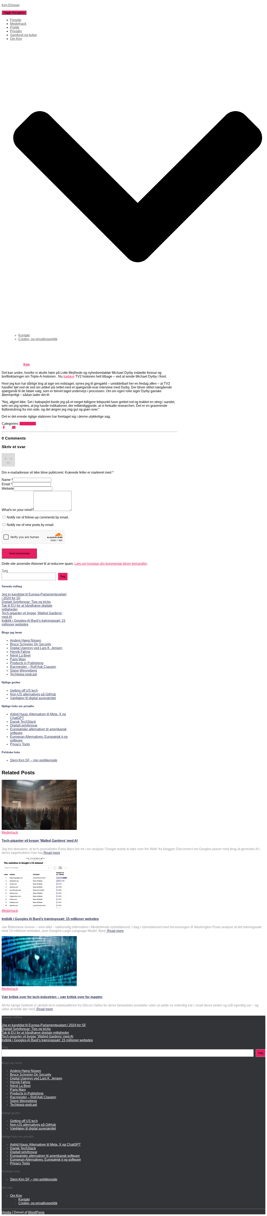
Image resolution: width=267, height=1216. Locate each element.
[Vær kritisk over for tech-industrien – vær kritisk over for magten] (39, 985)
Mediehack (18, 23)
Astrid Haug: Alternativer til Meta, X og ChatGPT (45, 1144)
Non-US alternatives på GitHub (33, 694)
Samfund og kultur (23, 35)
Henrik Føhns (20, 652)
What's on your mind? (18, 510)
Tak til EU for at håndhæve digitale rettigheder (35, 1032)
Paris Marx (18, 659)
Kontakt (24, 335)
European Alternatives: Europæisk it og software (45, 1159)
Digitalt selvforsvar (23, 725)
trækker (68, 376)
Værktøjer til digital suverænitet (33, 698)
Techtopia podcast (23, 674)
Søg (5, 571)
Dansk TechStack (23, 721)
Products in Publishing (26, 663)
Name (7, 480)
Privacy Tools (20, 744)
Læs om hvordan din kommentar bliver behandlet (110, 563)
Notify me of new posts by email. (30, 525)
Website (8, 488)
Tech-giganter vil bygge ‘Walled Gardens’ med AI (40, 840)
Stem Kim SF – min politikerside (33, 760)
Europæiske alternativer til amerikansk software (45, 1156)
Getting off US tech (24, 690)
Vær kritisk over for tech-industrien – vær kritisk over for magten (52, 997)
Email (7, 484)
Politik (14, 27)
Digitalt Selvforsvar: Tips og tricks (26, 602)
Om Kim (16, 1195)
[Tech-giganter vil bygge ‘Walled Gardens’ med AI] (39, 828)
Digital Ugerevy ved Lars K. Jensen (36, 648)
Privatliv (16, 31)
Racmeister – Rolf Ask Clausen (33, 667)
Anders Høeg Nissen (25, 640)
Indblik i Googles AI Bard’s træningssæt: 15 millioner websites (50, 919)
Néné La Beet (20, 655)
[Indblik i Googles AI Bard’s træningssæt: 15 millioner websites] (39, 907)
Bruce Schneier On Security (30, 644)
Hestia (6, 1212)
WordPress (36, 1212)
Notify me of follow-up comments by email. (38, 517)
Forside (15, 20)
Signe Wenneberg (23, 670)
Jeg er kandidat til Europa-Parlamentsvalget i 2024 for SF (44, 1025)
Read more (51, 852)
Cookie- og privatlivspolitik (37, 339)
